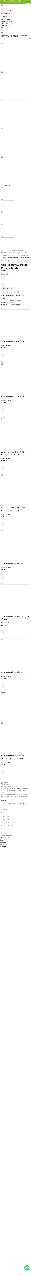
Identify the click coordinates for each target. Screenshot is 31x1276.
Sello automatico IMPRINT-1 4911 (14, 341)
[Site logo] (11, 6)
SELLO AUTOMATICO (10, 255)
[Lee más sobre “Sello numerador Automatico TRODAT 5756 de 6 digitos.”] (3, 772)
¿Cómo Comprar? (6, 819)
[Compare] (3, 338)
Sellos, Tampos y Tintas (16, 253)
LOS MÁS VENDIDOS (7, 836)
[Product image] (15, 736)
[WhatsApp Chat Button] (26, 1267)
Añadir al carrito (8, 288)
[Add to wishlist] (3, 351)
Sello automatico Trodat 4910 (13, 672)
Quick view (3, 359)
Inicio (2, 251)
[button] (3, 355)
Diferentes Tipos (23, 255)
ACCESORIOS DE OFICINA (15, 251)
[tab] (16, 300)
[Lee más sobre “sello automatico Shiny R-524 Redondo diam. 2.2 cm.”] (3, 468)
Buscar (22, 803)
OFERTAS (4, 812)
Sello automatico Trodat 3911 (12, 563)
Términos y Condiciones (8, 826)
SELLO (27, 253)
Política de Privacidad (7, 823)
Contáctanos (5, 829)
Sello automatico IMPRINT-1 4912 (14, 397)
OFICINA (4, 253)
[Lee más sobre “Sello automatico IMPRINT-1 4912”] (3, 410)
